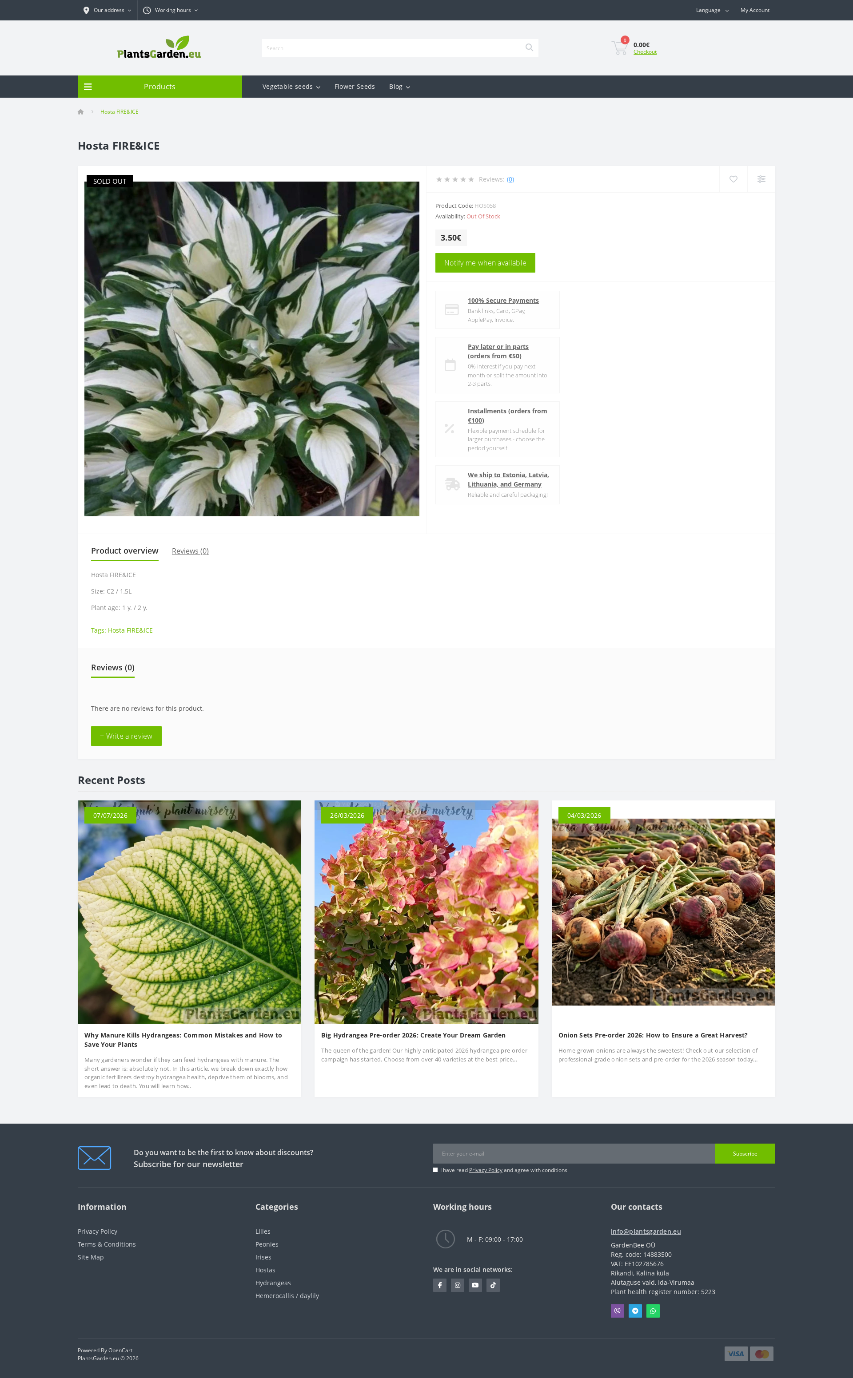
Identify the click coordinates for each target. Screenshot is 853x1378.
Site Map (91, 1257)
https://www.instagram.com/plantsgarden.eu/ (457, 1285)
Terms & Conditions (107, 1244)
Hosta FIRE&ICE (130, 630)
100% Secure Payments (503, 300)
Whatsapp (653, 1311)
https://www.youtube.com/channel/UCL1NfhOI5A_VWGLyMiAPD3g (475, 1285)
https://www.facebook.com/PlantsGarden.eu (439, 1285)
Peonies (267, 1244)
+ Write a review (126, 736)
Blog (396, 86)
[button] (170, 10)
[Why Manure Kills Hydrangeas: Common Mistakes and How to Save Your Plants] (189, 911)
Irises (263, 1257)
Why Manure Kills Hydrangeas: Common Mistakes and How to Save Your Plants (183, 1040)
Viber (617, 1311)
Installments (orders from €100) (507, 415)
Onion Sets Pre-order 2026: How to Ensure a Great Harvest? (653, 1035)
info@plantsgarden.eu (646, 1231)
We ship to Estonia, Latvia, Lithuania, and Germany (508, 479)
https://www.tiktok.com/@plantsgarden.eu (493, 1285)
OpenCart (120, 1350)
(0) (510, 179)
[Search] (529, 48)
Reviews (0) (190, 551)
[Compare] (761, 179)
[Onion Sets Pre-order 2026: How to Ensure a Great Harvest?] (663, 911)
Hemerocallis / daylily (287, 1295)
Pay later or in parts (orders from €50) (498, 351)
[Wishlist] (733, 179)
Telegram (635, 1311)
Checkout (645, 51)
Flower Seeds (355, 86)
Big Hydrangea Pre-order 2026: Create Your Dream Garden (413, 1035)
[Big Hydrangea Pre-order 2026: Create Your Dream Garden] (426, 911)
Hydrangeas (273, 1283)
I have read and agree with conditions (503, 1170)
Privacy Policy (485, 1170)
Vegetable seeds (288, 86)
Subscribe (745, 1153)
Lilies (263, 1231)
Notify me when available (485, 263)
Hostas (265, 1270)
